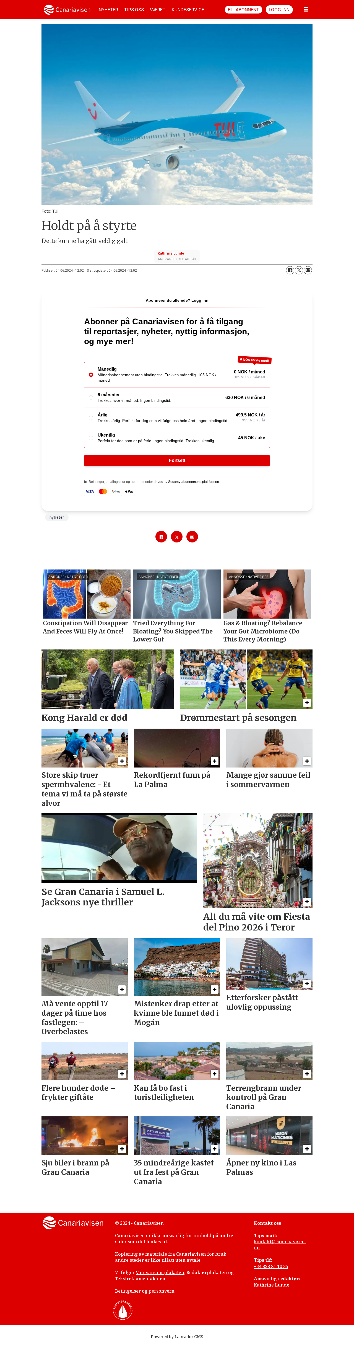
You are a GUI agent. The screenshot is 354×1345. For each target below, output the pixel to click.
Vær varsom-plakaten (160, 1272)
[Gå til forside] (67, 9)
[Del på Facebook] (290, 270)
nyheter (57, 517)
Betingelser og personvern (145, 1291)
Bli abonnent (243, 9)
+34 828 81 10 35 (271, 1266)
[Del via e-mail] (308, 270)
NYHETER (108, 9)
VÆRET (157, 9)
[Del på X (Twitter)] (299, 270)
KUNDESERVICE (188, 9)
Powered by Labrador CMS (177, 1336)
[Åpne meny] (306, 10)
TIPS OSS (134, 9)
